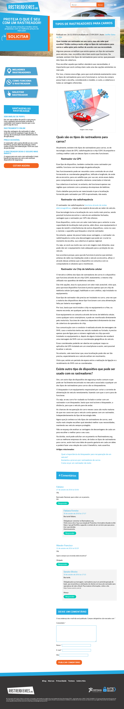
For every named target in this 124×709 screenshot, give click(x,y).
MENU (110, 5)
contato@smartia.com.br (40, 701)
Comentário (61, 623)
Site (57, 655)
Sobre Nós (81, 681)
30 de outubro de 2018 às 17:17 (75, 513)
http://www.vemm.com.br (72, 588)
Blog (44, 681)
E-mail (59, 650)
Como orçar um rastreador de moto (76, 463)
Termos (71, 681)
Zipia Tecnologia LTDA (66, 698)
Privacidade (61, 681)
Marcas (51, 681)
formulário (45, 699)
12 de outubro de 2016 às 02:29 (67, 548)
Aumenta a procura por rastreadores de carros (80, 460)
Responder (62, 503)
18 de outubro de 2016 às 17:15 (75, 575)
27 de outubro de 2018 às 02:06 (67, 490)
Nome (59, 645)
